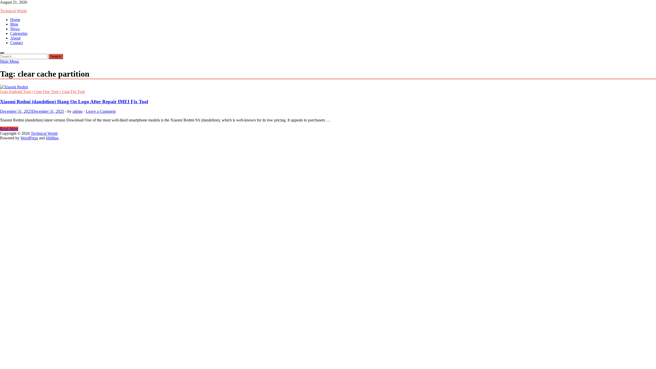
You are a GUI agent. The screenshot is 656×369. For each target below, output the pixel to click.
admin (78, 111)
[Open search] (2, 53)
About (15, 38)
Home (15, 19)
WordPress (29, 138)
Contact (16, 42)
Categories (18, 33)
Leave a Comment (101, 111)
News (15, 29)
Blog (14, 24)
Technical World (13, 11)
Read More (9, 129)
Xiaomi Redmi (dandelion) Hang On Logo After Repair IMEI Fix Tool (74, 101)
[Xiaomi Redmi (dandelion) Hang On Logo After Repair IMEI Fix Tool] (328, 87)
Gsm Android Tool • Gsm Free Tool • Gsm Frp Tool (42, 91)
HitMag (52, 138)
